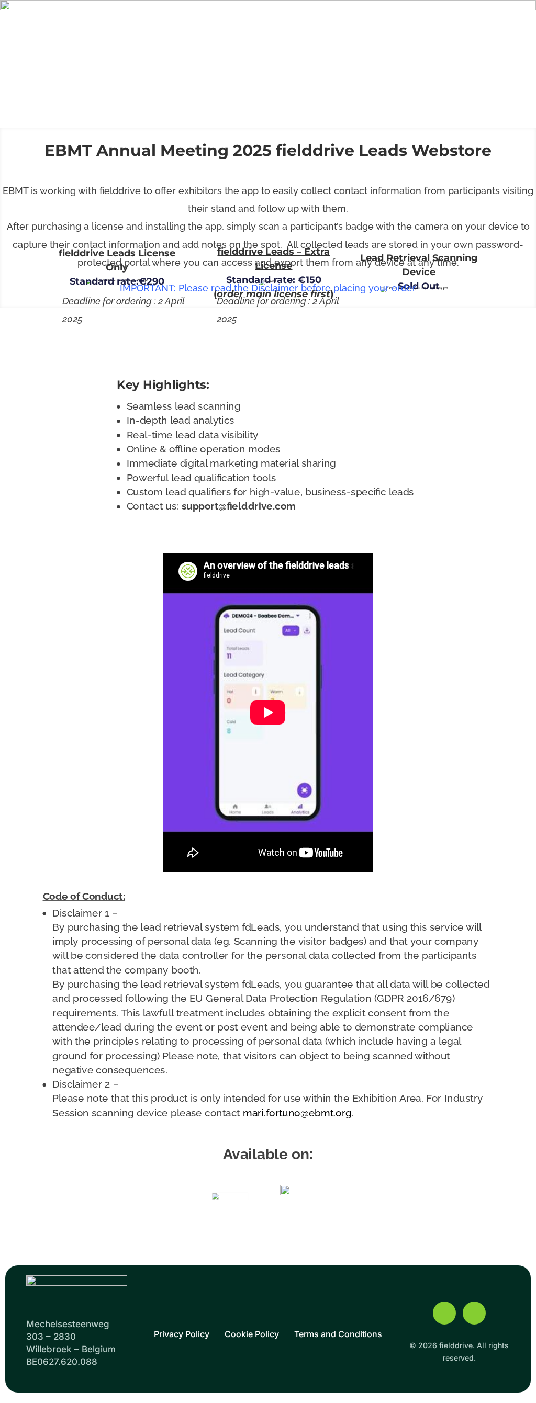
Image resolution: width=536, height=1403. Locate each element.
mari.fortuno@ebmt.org (297, 1112)
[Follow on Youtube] (444, 1313)
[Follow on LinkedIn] (474, 1313)
